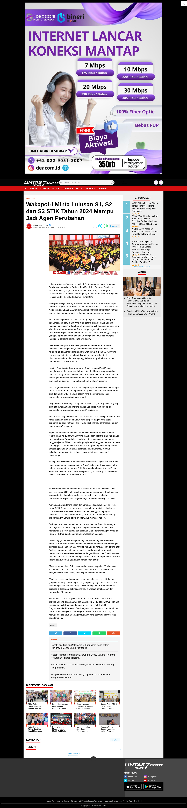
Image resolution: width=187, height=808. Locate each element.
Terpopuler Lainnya (142, 267)
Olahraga (68, 189)
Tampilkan (115, 740)
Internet (102, 189)
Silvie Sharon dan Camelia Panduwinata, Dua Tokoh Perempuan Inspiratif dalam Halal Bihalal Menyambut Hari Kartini (142, 302)
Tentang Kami (50, 801)
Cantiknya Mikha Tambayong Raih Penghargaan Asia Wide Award (142, 312)
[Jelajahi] (184, 3)
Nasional (44, 189)
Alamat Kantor (63, 801)
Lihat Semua (73, 753)
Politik (56, 189)
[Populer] (161, 182)
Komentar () (114, 226)
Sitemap (74, 801)
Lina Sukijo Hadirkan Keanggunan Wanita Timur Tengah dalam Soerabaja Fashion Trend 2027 (144, 258)
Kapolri (32, 199)
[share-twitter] (100, 226)
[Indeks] (156, 182)
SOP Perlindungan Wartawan (90, 801)
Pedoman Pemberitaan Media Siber (118, 801)
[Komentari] (113, 633)
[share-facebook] (95, 226)
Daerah (33, 189)
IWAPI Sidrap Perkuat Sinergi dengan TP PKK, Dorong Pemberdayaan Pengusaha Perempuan (145, 207)
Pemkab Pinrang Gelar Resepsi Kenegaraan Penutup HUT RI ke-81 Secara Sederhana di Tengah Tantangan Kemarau (145, 247)
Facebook (138, 801)
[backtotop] (93, 758)
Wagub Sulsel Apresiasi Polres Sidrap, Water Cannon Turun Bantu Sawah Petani (145, 231)
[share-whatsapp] (106, 226)
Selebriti (90, 189)
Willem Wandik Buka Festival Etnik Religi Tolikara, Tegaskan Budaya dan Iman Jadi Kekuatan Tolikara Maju (145, 220)
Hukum (79, 189)
